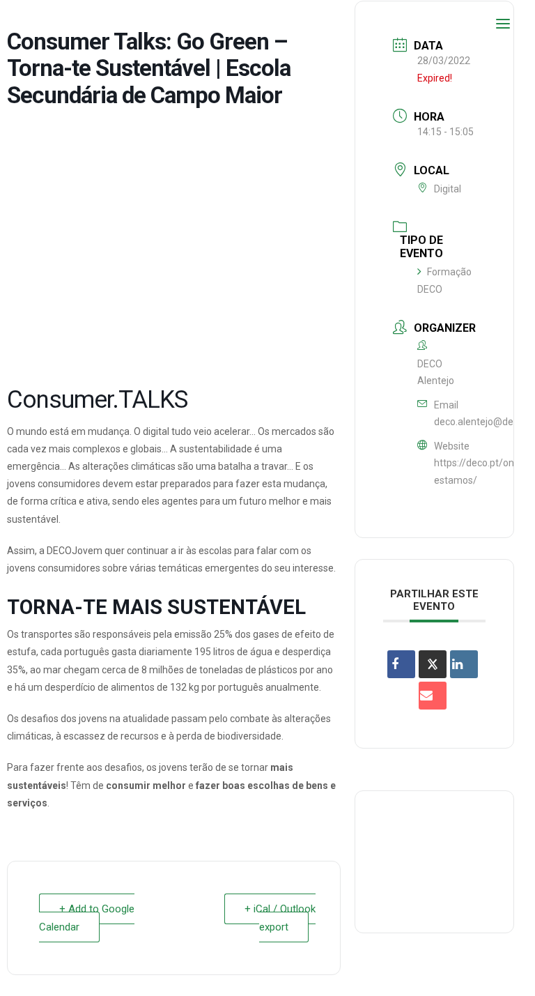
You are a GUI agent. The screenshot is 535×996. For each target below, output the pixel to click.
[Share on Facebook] (401, 664)
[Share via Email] (433, 696)
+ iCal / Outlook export (280, 918)
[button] (503, 23)
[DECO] (41, 24)
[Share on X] (433, 664)
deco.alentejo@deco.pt (484, 421)
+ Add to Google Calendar (86, 918)
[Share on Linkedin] (464, 664)
